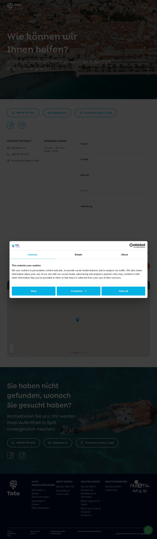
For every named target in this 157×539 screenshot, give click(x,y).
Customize (76, 291)
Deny (33, 291)
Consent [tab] (32, 254)
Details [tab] (78, 254)
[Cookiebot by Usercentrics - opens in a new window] (131, 245)
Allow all (123, 291)
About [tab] (124, 254)
